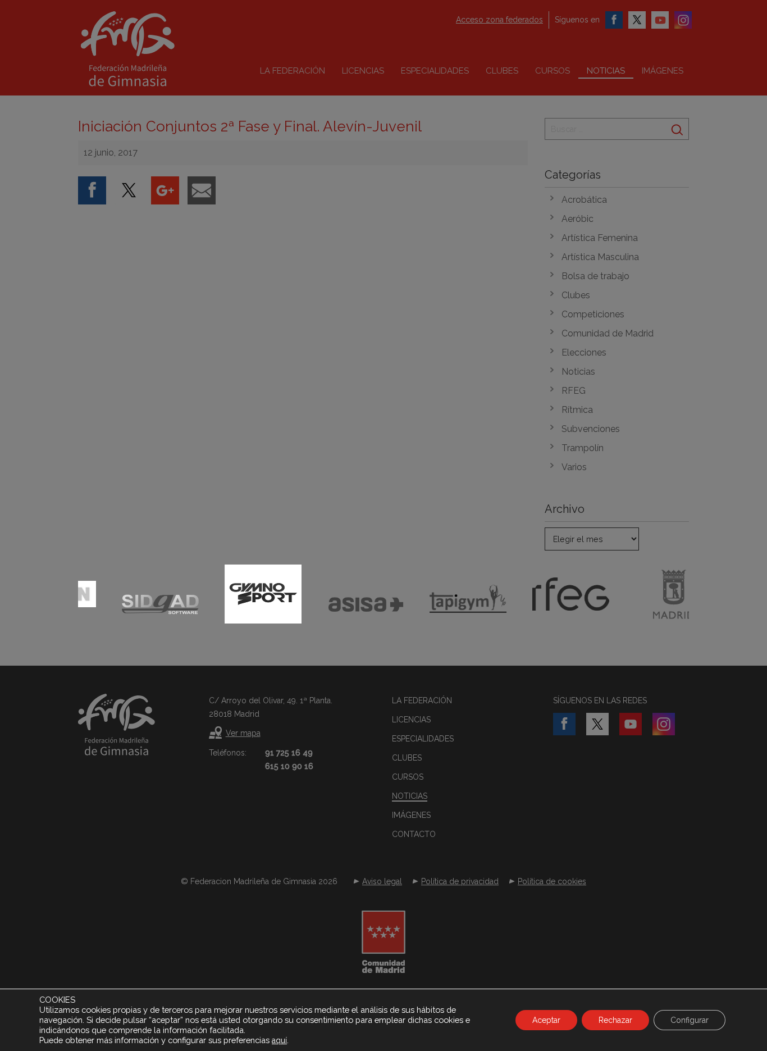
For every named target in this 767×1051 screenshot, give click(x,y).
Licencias (363, 71)
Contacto (414, 834)
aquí (279, 1040)
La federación (292, 71)
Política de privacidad (460, 881)
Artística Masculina (600, 257)
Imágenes (662, 71)
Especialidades (435, 71)
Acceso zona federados (499, 19)
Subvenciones (590, 429)
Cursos (552, 71)
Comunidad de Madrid (607, 333)
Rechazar (615, 1020)
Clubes (502, 71)
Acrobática (584, 199)
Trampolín (582, 448)
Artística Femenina (599, 238)
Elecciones (583, 352)
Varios (574, 467)
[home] (151, 49)
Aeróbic (577, 218)
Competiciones (592, 314)
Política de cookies (552, 881)
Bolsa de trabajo (595, 276)
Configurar (689, 1020)
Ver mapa (243, 733)
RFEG (573, 390)
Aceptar (546, 1020)
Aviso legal (382, 881)
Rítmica (577, 409)
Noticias (606, 71)
